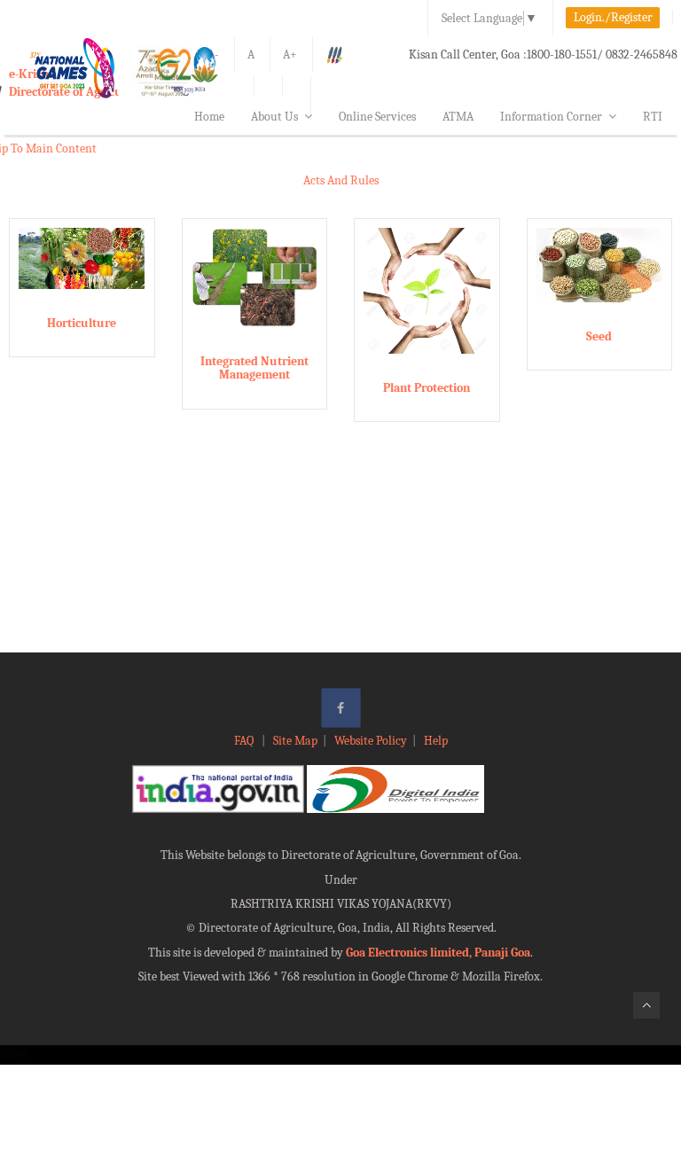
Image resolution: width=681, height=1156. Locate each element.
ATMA (458, 116)
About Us (274, 116)
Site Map (295, 740)
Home (209, 116)
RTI (652, 116)
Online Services (377, 116)
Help (436, 740)
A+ (290, 54)
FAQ (245, 740)
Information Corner (551, 116)
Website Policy (370, 740)
